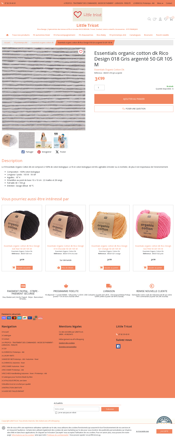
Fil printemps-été (20, 42)
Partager (29, 152)
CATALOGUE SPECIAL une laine (15, 380)
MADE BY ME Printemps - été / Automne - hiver (21, 359)
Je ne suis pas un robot (67, 412)
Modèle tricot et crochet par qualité (17, 384)
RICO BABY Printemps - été (13, 370)
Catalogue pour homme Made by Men (18, 377)
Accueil (7, 42)
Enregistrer (46, 152)
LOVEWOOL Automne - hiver (14, 363)
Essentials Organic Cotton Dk (109, 69)
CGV (4, 348)
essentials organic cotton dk (42, 42)
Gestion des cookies (67, 343)
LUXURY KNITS (8, 356)
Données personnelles (67, 347)
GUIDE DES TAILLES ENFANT (13, 391)
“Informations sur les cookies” (22, 435)
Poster (62, 152)
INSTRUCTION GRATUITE (12, 388)
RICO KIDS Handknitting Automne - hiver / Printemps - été (25, 373)
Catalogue (7, 335)
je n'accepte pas (142, 431)
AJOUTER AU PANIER (134, 98)
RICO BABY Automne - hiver (13, 366)
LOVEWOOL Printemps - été (13, 352)
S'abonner (110, 409)
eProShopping (53, 421)
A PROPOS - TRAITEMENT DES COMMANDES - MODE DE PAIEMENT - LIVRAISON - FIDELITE (28, 343)
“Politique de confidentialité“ (58, 435)
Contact (169, 3)
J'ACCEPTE (164, 431)
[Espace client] (160, 19)
